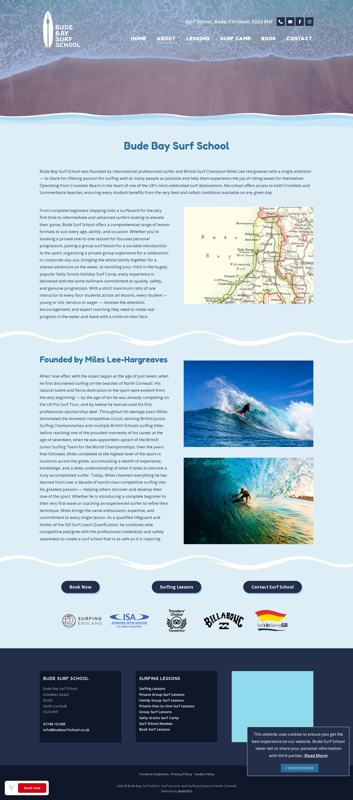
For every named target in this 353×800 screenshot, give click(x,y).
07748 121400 (54, 724)
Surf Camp (235, 39)
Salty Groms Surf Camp (159, 718)
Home (138, 39)
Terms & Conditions (154, 774)
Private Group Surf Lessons (161, 694)
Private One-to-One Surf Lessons (166, 706)
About (166, 39)
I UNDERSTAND (300, 768)
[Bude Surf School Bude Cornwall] (176, 60)
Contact (299, 39)
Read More (316, 755)
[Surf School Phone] (281, 21)
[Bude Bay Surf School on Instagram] (309, 21)
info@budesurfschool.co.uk (66, 730)
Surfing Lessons (152, 688)
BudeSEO (185, 791)
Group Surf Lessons (155, 712)
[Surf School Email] (290, 21)
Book (268, 39)
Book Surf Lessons (154, 729)
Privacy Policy (181, 774)
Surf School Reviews (155, 723)
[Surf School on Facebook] (300, 21)
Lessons (198, 39)
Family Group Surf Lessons (161, 700)
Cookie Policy (204, 774)
